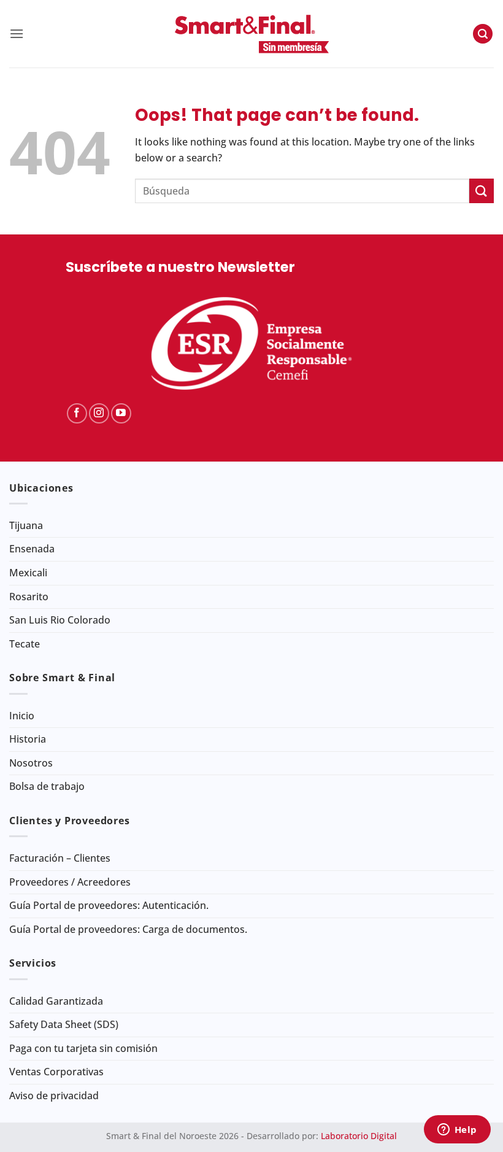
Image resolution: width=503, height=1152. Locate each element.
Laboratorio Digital (359, 1136)
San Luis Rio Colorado (59, 620)
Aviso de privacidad (54, 1095)
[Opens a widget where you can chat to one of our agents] (457, 1130)
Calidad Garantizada (56, 1001)
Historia (27, 739)
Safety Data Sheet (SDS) (63, 1024)
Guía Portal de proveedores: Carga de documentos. (128, 929)
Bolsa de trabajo (47, 786)
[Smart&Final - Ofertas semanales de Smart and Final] (251, 33)
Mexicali (28, 572)
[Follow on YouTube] (121, 413)
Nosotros (31, 763)
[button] (16, 33)
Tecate (24, 644)
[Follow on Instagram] (99, 413)
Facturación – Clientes (59, 858)
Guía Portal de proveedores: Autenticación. (109, 905)
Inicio (21, 715)
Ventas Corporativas (56, 1071)
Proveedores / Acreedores (70, 882)
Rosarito (28, 596)
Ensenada (32, 548)
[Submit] (481, 191)
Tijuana (26, 525)
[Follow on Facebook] (77, 413)
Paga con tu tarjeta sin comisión (83, 1048)
